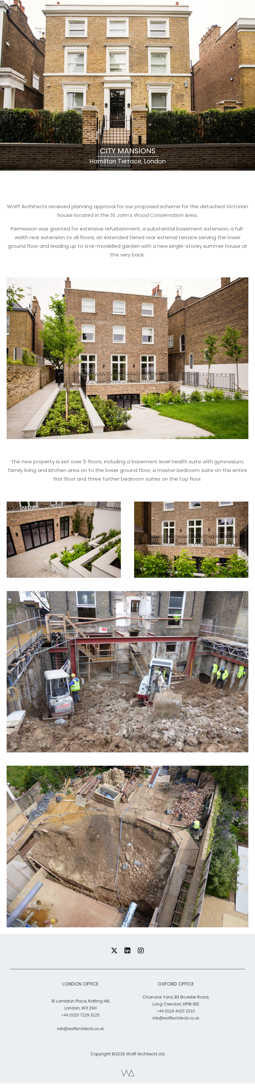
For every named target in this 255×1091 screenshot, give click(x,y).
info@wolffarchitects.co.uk (80, 1028)
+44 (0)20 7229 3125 (80, 1015)
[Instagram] (140, 950)
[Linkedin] (127, 950)
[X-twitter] (114, 950)
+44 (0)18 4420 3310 (176, 1011)
